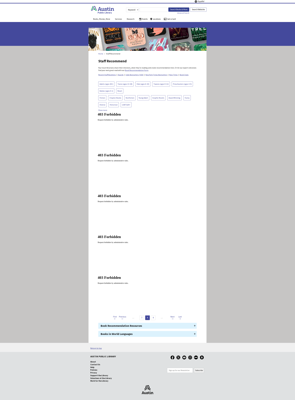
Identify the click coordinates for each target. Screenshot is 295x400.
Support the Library (99, 375)
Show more (102, 110)
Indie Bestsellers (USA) (134, 75)
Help (92, 367)
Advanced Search (183, 13)
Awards (121, 75)
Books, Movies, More (101, 19)
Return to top (96, 348)
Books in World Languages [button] (117, 334)
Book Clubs (184, 75)
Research (130, 19)
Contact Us (95, 364)
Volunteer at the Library (101, 378)
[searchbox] (153, 9)
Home (100, 54)
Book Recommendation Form (136, 70)
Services (118, 19)
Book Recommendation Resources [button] (121, 326)
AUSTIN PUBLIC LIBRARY (103, 356)
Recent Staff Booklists (107, 75)
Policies (93, 370)
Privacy (93, 372)
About (93, 361)
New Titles (173, 75)
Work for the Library (99, 381)
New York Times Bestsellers (156, 75)
